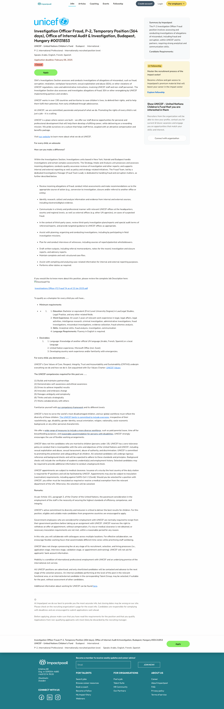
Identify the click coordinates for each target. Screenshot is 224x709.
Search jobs (81, 679)
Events (106, 3)
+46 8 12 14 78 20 (46, 674)
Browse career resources (87, 683)
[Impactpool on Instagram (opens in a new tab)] (58, 700)
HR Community (120, 687)
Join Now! (149, 664)
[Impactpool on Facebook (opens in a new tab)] (41, 700)
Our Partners (120, 690)
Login (160, 3)
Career (154, 679)
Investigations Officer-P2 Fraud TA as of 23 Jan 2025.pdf (61, 288)
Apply (45, 72)
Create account (145, 3)
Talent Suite (119, 683)
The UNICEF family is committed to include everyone (84, 417)
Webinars (80, 698)
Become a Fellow (84, 690)
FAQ (153, 687)
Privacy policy (157, 690)
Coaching (94, 3)
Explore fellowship (155, 92)
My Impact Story (83, 694)
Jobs (72, 3)
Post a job (118, 679)
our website (44, 136)
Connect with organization (167, 138)
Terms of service (159, 694)
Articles (82, 3)
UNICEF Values (113, 367)
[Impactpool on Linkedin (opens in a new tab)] (49, 700)
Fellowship (118, 3)
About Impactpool (159, 683)
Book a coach (82, 687)
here (95, 586)
